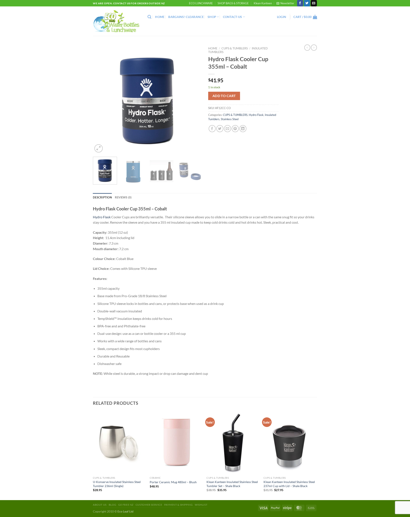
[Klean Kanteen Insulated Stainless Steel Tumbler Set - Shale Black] (232, 442)
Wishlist (201, 504)
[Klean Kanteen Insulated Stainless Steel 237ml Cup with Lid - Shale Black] (290, 442)
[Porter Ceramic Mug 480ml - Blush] (176, 442)
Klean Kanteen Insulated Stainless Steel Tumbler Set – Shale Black (232, 484)
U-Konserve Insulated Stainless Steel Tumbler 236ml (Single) (117, 484)
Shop (212, 17)
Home (159, 17)
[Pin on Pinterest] (235, 128)
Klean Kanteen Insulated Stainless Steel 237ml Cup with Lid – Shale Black (289, 484)
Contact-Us (232, 17)
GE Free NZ (125, 504)
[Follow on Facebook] (300, 3)
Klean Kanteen (263, 3)
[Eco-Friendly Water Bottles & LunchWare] (117, 21)
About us (100, 504)
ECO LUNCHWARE (201, 3)
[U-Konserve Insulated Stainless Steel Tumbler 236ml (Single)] (119, 442)
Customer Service (149, 504)
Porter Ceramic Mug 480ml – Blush (173, 482)
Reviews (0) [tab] (123, 197)
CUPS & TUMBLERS (234, 48)
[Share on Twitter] (219, 128)
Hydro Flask (256, 115)
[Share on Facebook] (212, 128)
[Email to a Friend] (227, 128)
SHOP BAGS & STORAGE (233, 3)
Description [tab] (102, 197)
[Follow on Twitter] (307, 3)
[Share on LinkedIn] (242, 128)
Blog (112, 504)
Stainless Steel (230, 119)
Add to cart (224, 96)
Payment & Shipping (178, 504)
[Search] (149, 17)
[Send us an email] (314, 3)
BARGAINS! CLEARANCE (186, 17)
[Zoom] (98, 148)
